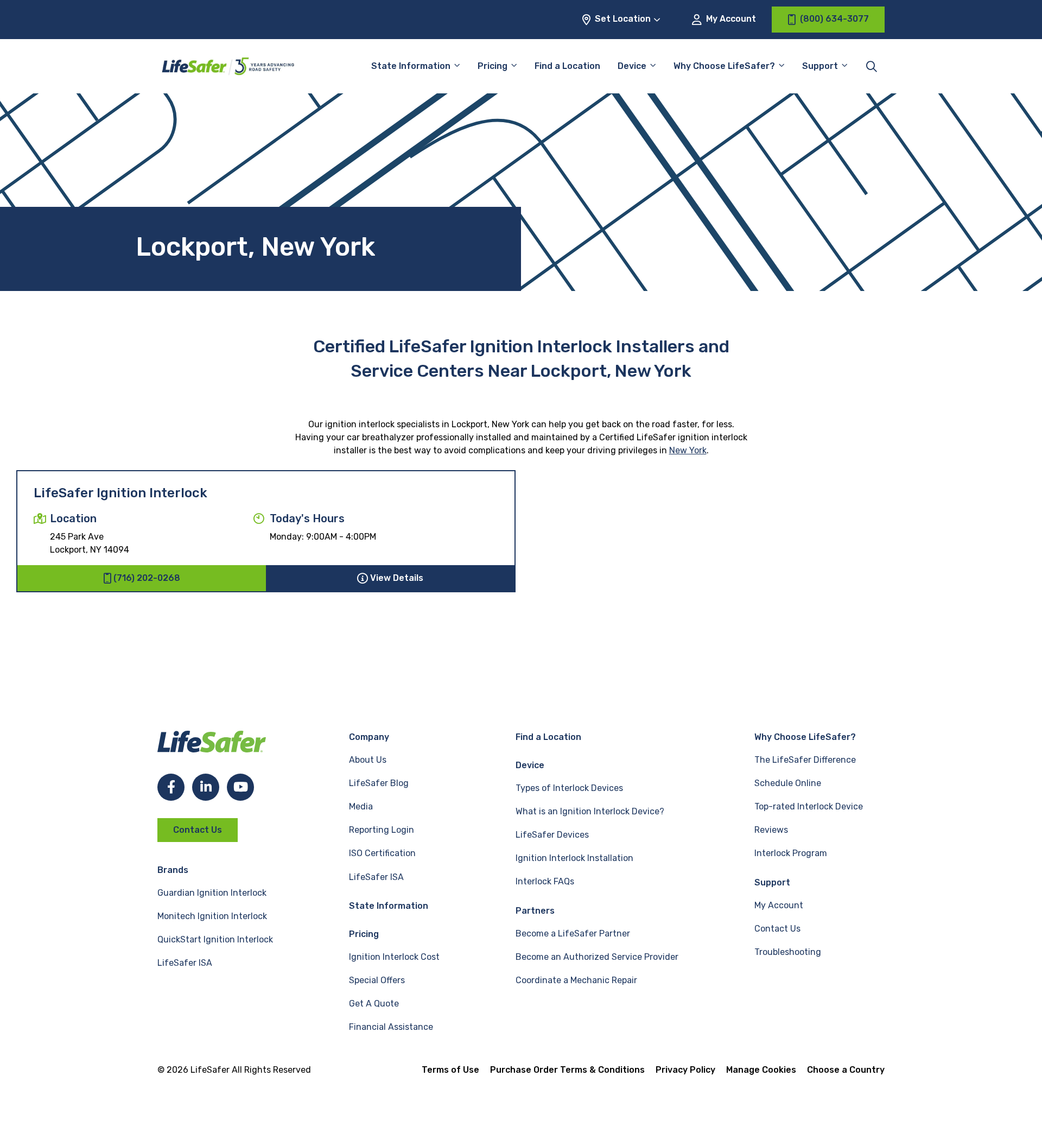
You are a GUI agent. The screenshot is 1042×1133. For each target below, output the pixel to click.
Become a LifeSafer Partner (573, 933)
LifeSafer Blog (379, 783)
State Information (410, 66)
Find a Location (567, 66)
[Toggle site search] (872, 66)
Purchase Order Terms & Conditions (567, 1070)
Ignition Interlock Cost (394, 957)
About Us (367, 760)
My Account (730, 19)
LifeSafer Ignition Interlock (120, 493)
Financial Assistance (391, 1027)
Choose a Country (846, 1070)
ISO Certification (382, 853)
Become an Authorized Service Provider (597, 957)
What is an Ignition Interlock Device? (590, 811)
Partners (535, 911)
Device (632, 66)
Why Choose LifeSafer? (724, 66)
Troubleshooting (787, 952)
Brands (172, 870)
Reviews (771, 830)
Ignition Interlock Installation (574, 858)
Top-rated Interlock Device (808, 806)
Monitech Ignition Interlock (212, 916)
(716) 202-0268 (146, 578)
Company (369, 737)
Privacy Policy (685, 1070)
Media (361, 806)
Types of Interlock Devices (569, 788)
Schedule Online (787, 783)
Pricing (492, 66)
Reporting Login (381, 830)
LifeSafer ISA (184, 963)
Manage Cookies (761, 1070)
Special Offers (377, 980)
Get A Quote (374, 1003)
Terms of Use (450, 1070)
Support (772, 882)
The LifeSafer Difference (805, 760)
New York (688, 450)
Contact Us (197, 830)
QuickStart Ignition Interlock (215, 939)
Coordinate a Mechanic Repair (576, 980)
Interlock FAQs (545, 881)
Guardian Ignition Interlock (211, 893)
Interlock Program (790, 853)
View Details (396, 578)
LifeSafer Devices (552, 835)
